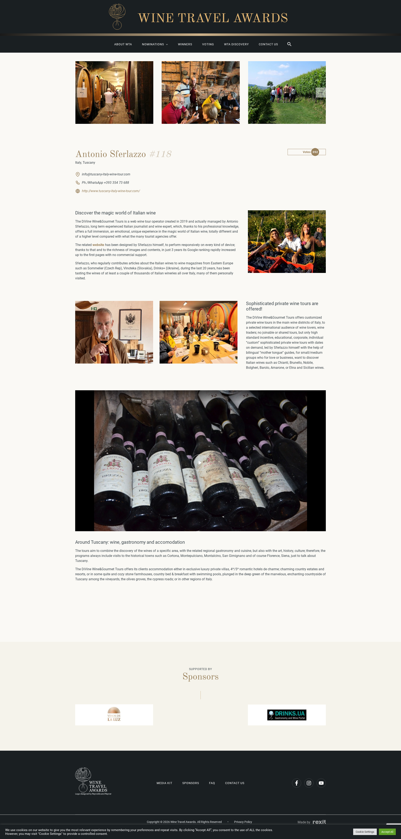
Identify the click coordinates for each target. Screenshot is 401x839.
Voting (208, 44)
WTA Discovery (236, 44)
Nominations (153, 44)
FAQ (212, 783)
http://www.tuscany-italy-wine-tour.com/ (111, 191)
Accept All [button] (387, 831)
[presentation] (82, 92)
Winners (185, 44)
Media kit (164, 783)
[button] (289, 44)
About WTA (123, 44)
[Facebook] (296, 783)
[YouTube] (321, 783)
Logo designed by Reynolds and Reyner (93, 794)
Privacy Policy (243, 822)
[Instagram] (308, 783)
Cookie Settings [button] (365, 831)
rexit (319, 822)
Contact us (268, 44)
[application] (166, 44)
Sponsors (190, 783)
